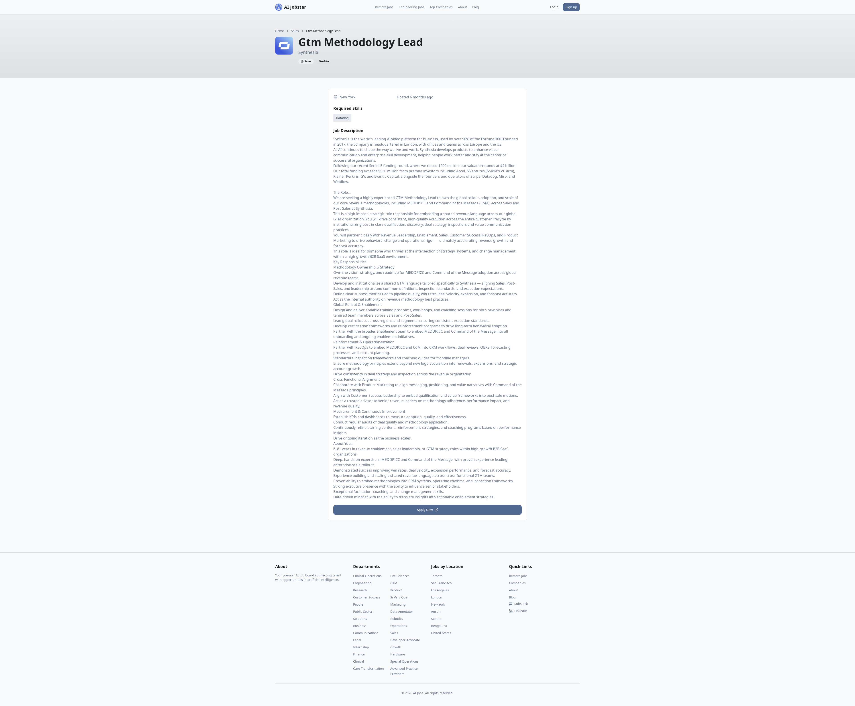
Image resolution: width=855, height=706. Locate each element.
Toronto (436, 576)
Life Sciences (399, 576)
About (462, 7)
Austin (436, 611)
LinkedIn (520, 611)
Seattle (436, 618)
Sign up (571, 7)
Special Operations (404, 661)
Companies (517, 583)
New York (438, 604)
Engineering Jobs (411, 7)
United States (441, 633)
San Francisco (441, 583)
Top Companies (441, 7)
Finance (359, 654)
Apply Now (425, 510)
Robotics (396, 618)
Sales (295, 31)
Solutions (360, 618)
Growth (395, 647)
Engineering (362, 583)
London (436, 597)
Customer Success (366, 597)
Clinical (358, 661)
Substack (521, 604)
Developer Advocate (405, 640)
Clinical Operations (367, 576)
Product (396, 590)
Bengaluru (439, 626)
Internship (361, 647)
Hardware (397, 654)
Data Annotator (401, 611)
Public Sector (363, 611)
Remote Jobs (384, 7)
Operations (398, 626)
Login (554, 7)
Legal (357, 640)
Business (359, 626)
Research (360, 590)
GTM (393, 583)
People (358, 604)
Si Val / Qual (399, 597)
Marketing (398, 604)
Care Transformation (368, 668)
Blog (475, 7)
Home (279, 31)
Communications (365, 633)
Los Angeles (440, 590)
